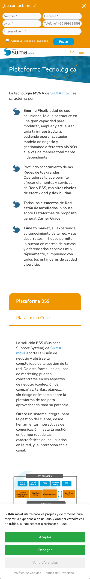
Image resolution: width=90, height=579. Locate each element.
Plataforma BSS (32, 301)
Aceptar (45, 537)
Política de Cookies (27, 573)
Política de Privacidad (58, 573)
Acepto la (29, 41)
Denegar (45, 550)
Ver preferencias (45, 562)
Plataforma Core (33, 317)
